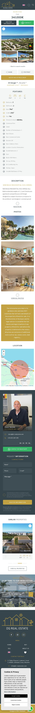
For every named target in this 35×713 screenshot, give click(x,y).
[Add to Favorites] (3, 28)
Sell (9, 648)
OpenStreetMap (18, 385)
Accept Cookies (16, 696)
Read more (17, 206)
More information (10, 692)
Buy (25, 644)
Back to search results (18, 66)
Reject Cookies (16, 704)
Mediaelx (22, 711)
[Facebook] (11, 635)
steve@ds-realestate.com (16, 434)
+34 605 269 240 (12, 438)
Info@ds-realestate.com (19, 666)
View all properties (17, 568)
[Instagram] (18, 635)
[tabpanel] (17, 541)
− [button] (3, 354)
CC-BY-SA (30, 385)
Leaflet (7, 385)
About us (25, 648)
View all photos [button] (17, 298)
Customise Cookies (16, 700)
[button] (9, 72)
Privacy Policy (28, 600)
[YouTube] (24, 635)
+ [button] (3, 351)
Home (9, 644)
